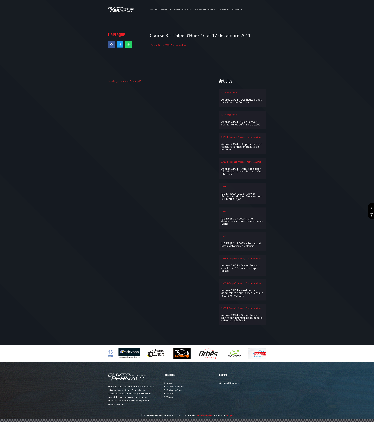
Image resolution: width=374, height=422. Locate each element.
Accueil (154, 9)
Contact (237, 9)
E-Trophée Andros (180, 9)
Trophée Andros (178, 45)
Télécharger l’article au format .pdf (124, 81)
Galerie (222, 9)
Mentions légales (204, 415)
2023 (223, 137)
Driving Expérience (204, 9)
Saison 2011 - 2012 (160, 45)
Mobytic (229, 415)
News (164, 9)
